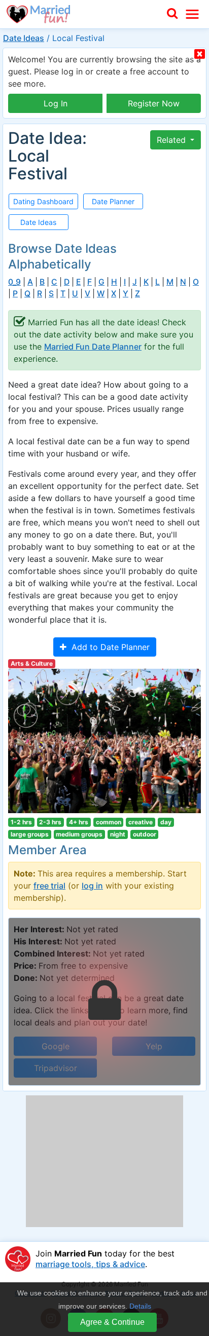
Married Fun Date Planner (93, 346)
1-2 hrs (21, 822)
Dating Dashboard (43, 201)
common (108, 822)
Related (172, 140)
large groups (30, 834)
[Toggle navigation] (192, 14)
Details (140, 1306)
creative (140, 822)
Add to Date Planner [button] (108, 647)
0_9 (14, 282)
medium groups (79, 834)
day (165, 822)
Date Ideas (23, 38)
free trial (49, 886)
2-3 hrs (50, 822)
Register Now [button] (154, 103)
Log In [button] (55, 103)
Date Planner (113, 201)
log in (92, 886)
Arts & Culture (32, 663)
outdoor (144, 834)
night (117, 834)
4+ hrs (78, 822)
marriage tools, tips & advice (90, 1264)
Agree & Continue (112, 1322)
